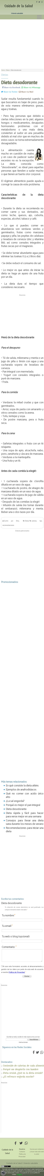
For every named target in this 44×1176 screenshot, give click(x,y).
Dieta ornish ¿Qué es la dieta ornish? (23, 1073)
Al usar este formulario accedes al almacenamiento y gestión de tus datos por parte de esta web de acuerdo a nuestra (22, 969)
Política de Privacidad (22, 1155)
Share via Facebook (12, 87)
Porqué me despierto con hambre (20, 1069)
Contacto (22, 1151)
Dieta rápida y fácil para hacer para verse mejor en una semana (24, 815)
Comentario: (9, 947)
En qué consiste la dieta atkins (22, 785)
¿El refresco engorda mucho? (18, 1076)
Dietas (4, 75)
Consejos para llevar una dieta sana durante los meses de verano (24, 822)
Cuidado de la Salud (18, 6)
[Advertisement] (22, 43)
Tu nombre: (8, 915)
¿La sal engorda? (15, 801)
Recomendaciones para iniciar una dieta (24, 830)
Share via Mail (27, 92)
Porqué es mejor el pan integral (23, 805)
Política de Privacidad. (17, 972)
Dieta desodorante (16, 809)
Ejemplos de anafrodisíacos (21, 789)
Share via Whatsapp (31, 87)
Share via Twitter (10, 92)
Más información (28, 1174)
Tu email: (7, 926)
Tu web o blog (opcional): (16, 936)
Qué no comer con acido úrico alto (24, 795)
